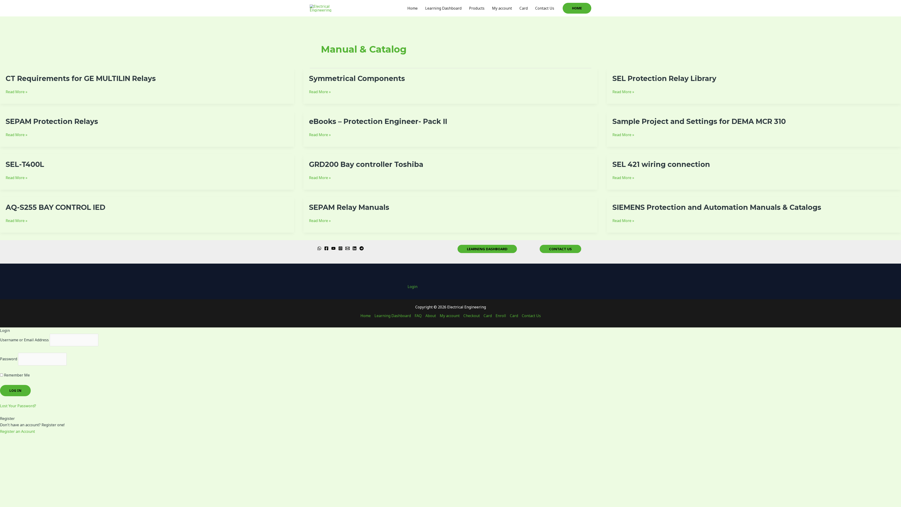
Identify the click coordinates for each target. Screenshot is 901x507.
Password (8, 358)
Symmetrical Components (357, 78)
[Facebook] (326, 248)
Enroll (501, 315)
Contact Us (544, 8)
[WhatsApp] (319, 248)
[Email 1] (347, 248)
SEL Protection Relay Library (664, 78)
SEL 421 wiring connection (661, 164)
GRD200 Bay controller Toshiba (366, 164)
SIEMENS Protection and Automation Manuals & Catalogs (716, 207)
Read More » (16, 92)
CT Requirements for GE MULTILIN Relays (81, 78)
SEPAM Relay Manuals (349, 207)
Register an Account (17, 431)
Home (412, 8)
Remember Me (16, 375)
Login (412, 286)
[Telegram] (361, 248)
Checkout (471, 315)
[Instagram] (340, 248)
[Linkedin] (354, 248)
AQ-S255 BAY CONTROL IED (55, 207)
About (430, 315)
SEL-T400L (25, 164)
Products (477, 8)
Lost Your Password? (18, 405)
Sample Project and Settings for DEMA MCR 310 (699, 121)
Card (523, 8)
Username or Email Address (24, 339)
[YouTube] (333, 248)
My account (502, 8)
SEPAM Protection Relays (52, 121)
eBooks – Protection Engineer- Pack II (378, 121)
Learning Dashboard (443, 8)
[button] (577, 8)
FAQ (418, 315)
